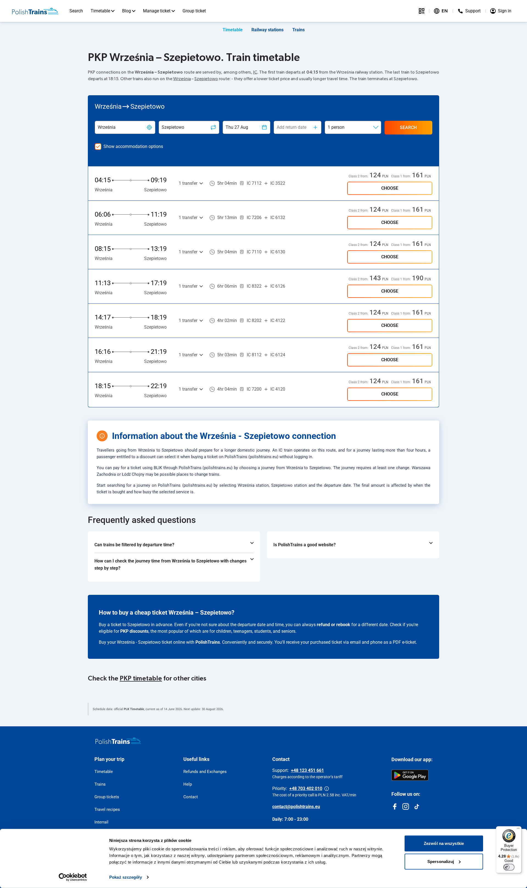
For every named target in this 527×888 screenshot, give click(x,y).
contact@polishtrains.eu (296, 806)
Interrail (101, 822)
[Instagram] (405, 806)
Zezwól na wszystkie (444, 843)
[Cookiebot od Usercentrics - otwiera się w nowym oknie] (73, 877)
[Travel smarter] (422, 11)
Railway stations (267, 29)
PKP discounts (134, 631)
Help (187, 784)
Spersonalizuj (440, 861)
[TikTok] (416, 806)
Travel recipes (107, 809)
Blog (126, 10)
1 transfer (188, 183)
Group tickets (106, 796)
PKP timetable (141, 678)
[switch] (508, 867)
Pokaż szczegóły (125, 877)
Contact (190, 796)
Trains (298, 29)
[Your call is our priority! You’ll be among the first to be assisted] (326, 788)
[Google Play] (409, 775)
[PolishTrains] (118, 740)
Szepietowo (206, 79)
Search (76, 10)
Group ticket (194, 10)
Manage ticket (156, 10)
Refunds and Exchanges (205, 771)
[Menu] (518, 829)
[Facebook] (394, 806)
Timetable (100, 10)
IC (255, 72)
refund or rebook (333, 624)
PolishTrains (207, 642)
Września (182, 79)
